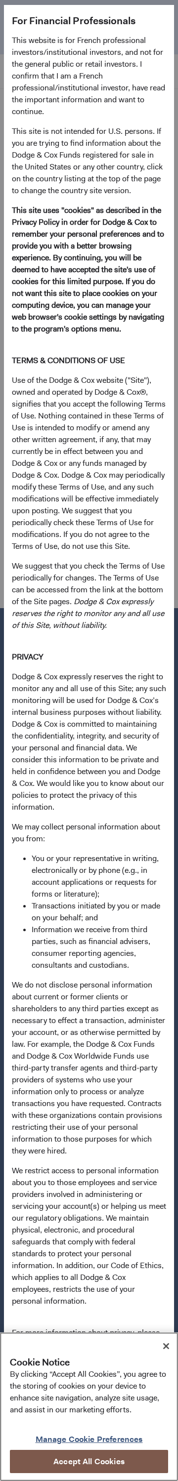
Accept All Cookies (89, 1461)
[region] (89, 1406)
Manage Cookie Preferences (89, 1439)
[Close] (166, 1346)
